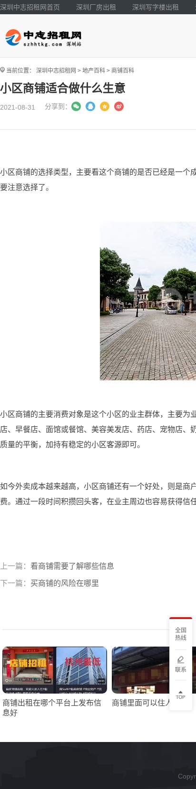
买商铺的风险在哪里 (64, 583)
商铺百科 (122, 70)
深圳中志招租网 (56, 70)
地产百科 (93, 70)
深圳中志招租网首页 (30, 7)
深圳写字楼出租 (155, 7)
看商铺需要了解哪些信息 (72, 566)
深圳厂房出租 (96, 7)
